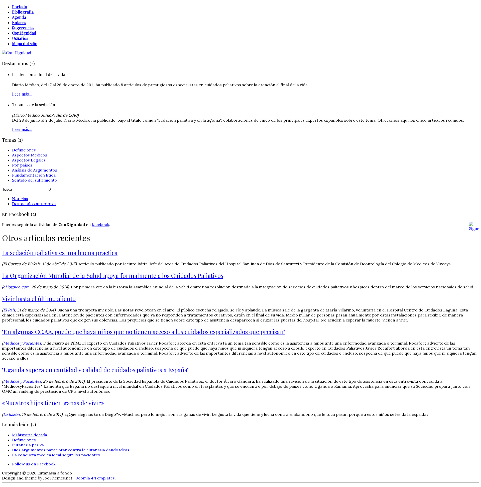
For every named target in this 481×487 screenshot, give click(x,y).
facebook (100, 224)
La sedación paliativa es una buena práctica (59, 253)
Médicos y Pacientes (22, 343)
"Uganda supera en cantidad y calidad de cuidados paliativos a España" (95, 370)
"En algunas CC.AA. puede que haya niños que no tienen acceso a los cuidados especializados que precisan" (143, 332)
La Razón (11, 414)
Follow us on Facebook (33, 463)
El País (9, 309)
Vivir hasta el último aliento (39, 298)
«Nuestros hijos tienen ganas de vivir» (53, 403)
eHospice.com (16, 286)
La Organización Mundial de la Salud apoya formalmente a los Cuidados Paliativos (112, 275)
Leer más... (22, 94)
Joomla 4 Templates (95, 477)
